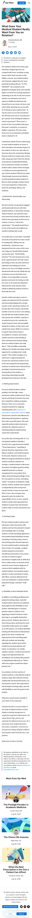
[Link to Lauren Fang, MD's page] (16, 799)
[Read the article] (16, 792)
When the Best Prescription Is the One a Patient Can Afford (16, 870)
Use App (21, 3)
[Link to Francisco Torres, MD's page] (16, 861)
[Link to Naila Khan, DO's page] (16, 831)
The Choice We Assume (16, 837)
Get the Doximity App (10, 906)
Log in (10, 914)
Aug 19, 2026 (11, 879)
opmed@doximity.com (11, 769)
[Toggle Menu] (29, 3)
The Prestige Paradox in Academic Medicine (16, 806)
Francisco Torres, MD (16, 876)
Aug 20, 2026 (11, 814)
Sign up (21, 914)
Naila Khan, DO (16, 841)
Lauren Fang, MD (16, 811)
